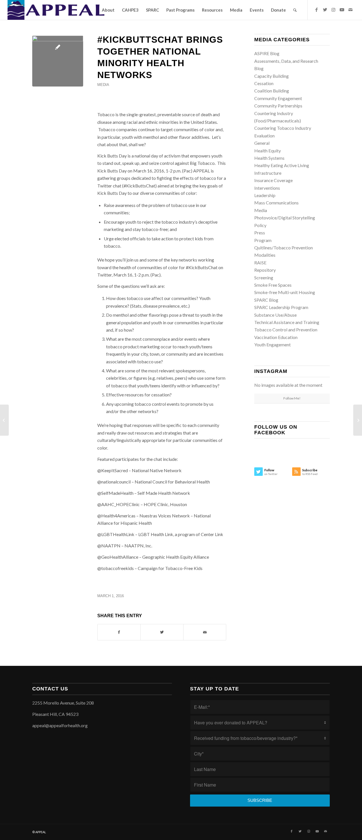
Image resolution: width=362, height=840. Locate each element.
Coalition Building (271, 90)
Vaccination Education (276, 337)
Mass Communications (276, 202)
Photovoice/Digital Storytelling (284, 217)
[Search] (295, 10)
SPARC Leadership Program (281, 307)
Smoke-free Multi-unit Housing (284, 292)
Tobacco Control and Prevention (285, 329)
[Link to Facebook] (316, 9)
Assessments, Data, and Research (286, 61)
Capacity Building (271, 76)
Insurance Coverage (273, 180)
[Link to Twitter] (325, 9)
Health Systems (269, 158)
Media (103, 85)
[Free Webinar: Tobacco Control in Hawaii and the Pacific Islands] (4, 420)
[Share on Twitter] (162, 632)
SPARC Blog (266, 300)
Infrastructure (267, 173)
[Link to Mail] (350, 9)
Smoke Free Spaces (273, 285)
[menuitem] (108, 10)
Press (259, 232)
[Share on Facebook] (119, 632)
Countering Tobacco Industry (282, 128)
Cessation (263, 83)
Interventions (267, 188)
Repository (265, 270)
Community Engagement (278, 98)
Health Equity (267, 150)
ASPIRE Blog (266, 53)
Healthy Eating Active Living (281, 165)
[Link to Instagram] (333, 9)
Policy (260, 225)
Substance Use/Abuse (275, 315)
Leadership (264, 195)
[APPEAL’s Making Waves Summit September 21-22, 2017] (357, 420)
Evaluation (264, 135)
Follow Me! (292, 398)
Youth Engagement (272, 344)
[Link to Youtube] (342, 9)
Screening (263, 277)
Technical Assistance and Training (286, 322)
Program (263, 240)
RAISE (260, 262)
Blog (259, 68)
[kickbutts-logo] (57, 61)
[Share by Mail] (205, 632)
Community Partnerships (278, 105)
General (262, 143)
